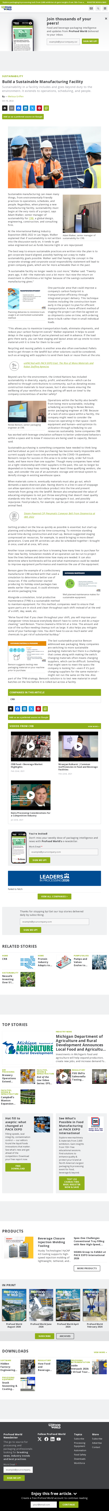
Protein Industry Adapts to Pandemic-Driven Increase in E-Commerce (46, 962)
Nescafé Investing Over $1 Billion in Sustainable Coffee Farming (9, 979)
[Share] (18, 108)
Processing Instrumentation (80, 1361)
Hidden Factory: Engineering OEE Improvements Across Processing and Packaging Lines (9, 1367)
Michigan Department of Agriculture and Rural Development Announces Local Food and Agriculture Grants (81, 1042)
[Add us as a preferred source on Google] (46, 108)
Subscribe (45, 1336)
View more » (94, 726)
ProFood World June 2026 (41, 1325)
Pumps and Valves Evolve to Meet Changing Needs (80, 962)
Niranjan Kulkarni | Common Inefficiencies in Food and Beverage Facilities (78, 767)
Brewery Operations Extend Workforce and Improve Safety (10, 1078)
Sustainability (12, 76)
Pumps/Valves (81, 955)
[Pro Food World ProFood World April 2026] (68, 1305)
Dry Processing (8, 1071)
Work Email (35, 847)
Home (5, 955)
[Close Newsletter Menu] (106, 18)
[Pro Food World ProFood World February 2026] (95, 1305)
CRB (31, 218)
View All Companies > (54, 896)
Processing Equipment (8, 1378)
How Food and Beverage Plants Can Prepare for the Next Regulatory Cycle (45, 1367)
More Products (87, 1268)
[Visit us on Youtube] (59, 1438)
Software (5, 1360)
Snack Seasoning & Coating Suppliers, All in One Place (10, 1386)
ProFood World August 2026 (14, 1325)
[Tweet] (32, 108)
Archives (65, 1336)
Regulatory (78, 1070)
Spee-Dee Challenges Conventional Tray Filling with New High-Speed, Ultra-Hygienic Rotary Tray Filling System (89, 1241)
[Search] (98, 8)
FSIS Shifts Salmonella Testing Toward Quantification (81, 1076)
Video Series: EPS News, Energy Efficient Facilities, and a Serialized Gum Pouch (45, 1080)
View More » (100, 1352)
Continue (69, 1504)
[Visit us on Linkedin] (52, 1438)
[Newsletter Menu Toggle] (91, 8)
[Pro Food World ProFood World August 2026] (14, 1305)
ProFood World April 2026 (68, 1325)
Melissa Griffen (16, 96)
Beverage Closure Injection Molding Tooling (51, 1242)
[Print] (4, 108)
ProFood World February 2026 (95, 1325)
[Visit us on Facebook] (46, 1438)
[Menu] (105, 8)
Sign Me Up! (90, 41)
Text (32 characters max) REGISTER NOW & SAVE (71, 1183)
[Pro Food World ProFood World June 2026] (41, 1305)
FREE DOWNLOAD (18, 1167)
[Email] (11, 108)
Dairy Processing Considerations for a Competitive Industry (30, 814)
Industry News (64, 1031)
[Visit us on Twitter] (40, 1438)
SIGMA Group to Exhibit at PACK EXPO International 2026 (90, 1255)
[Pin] (39, 108)
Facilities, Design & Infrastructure (45, 1072)
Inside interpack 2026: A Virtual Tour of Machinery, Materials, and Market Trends (79, 1369)
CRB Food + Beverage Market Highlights (27, 765)
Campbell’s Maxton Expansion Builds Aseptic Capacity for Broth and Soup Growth (9, 1100)
